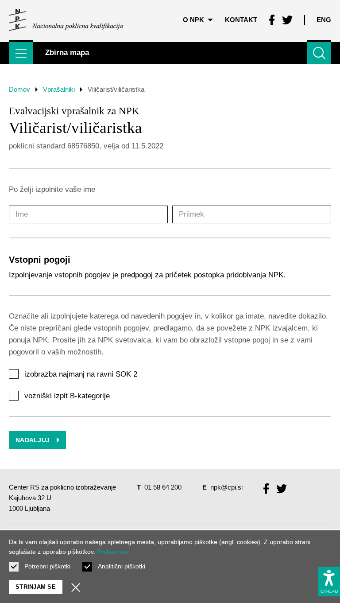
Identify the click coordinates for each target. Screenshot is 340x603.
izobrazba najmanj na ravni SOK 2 (80, 374)
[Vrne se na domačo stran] (66, 20)
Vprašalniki (59, 89)
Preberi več (113, 551)
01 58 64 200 (163, 487)
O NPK (193, 19)
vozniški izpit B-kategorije (67, 396)
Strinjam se (35, 587)
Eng (324, 19)
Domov (19, 89)
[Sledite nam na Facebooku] (271, 20)
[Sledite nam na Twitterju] (287, 20)
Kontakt (241, 19)
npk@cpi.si (226, 487)
